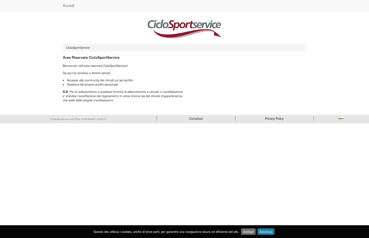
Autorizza (266, 231)
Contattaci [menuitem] (196, 118)
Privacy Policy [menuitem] (274, 118)
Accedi (68, 5)
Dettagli (248, 231)
